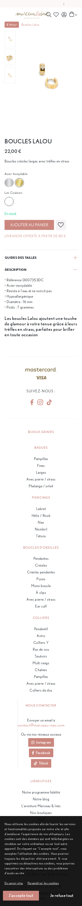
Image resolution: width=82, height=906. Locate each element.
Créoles (41, 565)
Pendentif (41, 629)
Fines (41, 465)
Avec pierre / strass (41, 479)
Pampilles (41, 459)
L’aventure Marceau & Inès (41, 806)
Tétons (41, 536)
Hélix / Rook (41, 515)
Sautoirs (41, 656)
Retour (13, 24)
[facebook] (32, 402)
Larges (41, 472)
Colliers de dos (41, 690)
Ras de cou (41, 649)
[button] (43, 883)
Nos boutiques (41, 813)
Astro (41, 636)
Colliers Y (41, 642)
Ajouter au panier (29, 224)
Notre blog (41, 799)
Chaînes (41, 670)
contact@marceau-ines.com (41, 725)
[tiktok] (47, 402)
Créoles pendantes (41, 572)
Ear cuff (41, 606)
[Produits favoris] (57, 14)
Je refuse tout (61, 895)
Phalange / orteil (41, 486)
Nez (41, 522)
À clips (41, 592)
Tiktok (43, 763)
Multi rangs (41, 663)
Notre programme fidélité (41, 792)
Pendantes (41, 558)
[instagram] (40, 402)
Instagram (43, 742)
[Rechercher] (48, 14)
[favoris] (61, 225)
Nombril (41, 529)
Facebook (43, 753)
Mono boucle (41, 586)
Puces (40, 579)
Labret (41, 509)
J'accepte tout (21, 895)
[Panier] (73, 14)
